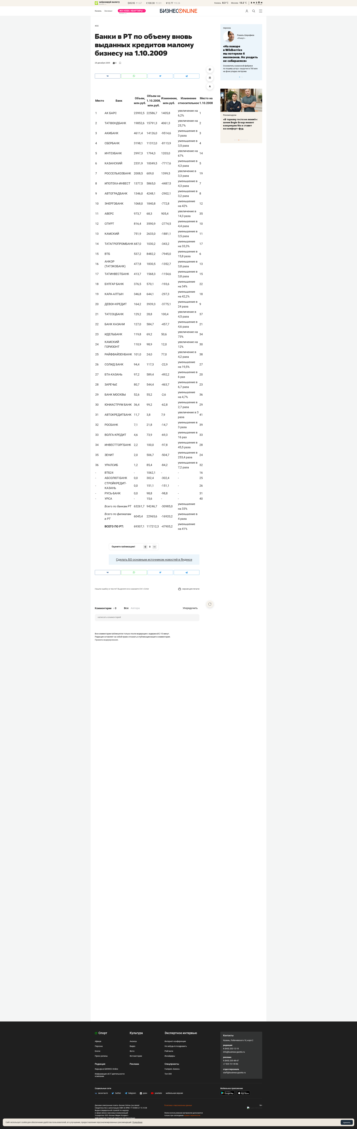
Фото (132, 1051)
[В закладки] (209, 77)
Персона (99, 1046)
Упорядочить (190, 608)
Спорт (102, 1033)
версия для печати (190, 589)
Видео (132, 1046)
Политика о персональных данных (178, 1105)
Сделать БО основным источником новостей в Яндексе (154, 559)
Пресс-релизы (101, 1056)
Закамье (108, 11)
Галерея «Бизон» (172, 1069)
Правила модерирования (106, 640)
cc (97, 25)
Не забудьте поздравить (176, 1046)
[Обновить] (209, 604)
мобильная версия (174, 1093)
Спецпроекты (172, 1064)
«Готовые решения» (246, 38)
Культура (136, 1033)
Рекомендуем (229, 115)
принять (346, 1122)
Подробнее (137, 1122)
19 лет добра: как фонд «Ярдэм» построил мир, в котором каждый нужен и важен (238, 124)
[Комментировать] (209, 69)
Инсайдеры (170, 1056)
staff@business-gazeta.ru (234, 1072)
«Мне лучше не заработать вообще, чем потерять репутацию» (240, 51)
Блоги (97, 1051)
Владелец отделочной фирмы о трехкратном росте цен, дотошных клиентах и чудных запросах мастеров (240, 65)
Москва (234, 3)
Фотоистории (136, 1056)
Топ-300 (168, 1074)
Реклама (134, 1064)
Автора (135, 608)
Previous (224, 77)
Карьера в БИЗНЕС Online (106, 1069)
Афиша (98, 1041)
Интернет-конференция (175, 1041)
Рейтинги (169, 1051)
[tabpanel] (241, 50)
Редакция (100, 1064)
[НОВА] (132, 12)
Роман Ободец (244, 35)
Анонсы (133, 1041)
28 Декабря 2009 (102, 63)
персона (227, 28)
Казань (217, 3)
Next (259, 77)
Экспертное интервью (181, 1033)
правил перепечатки (192, 1115)
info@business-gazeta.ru (234, 1052)
